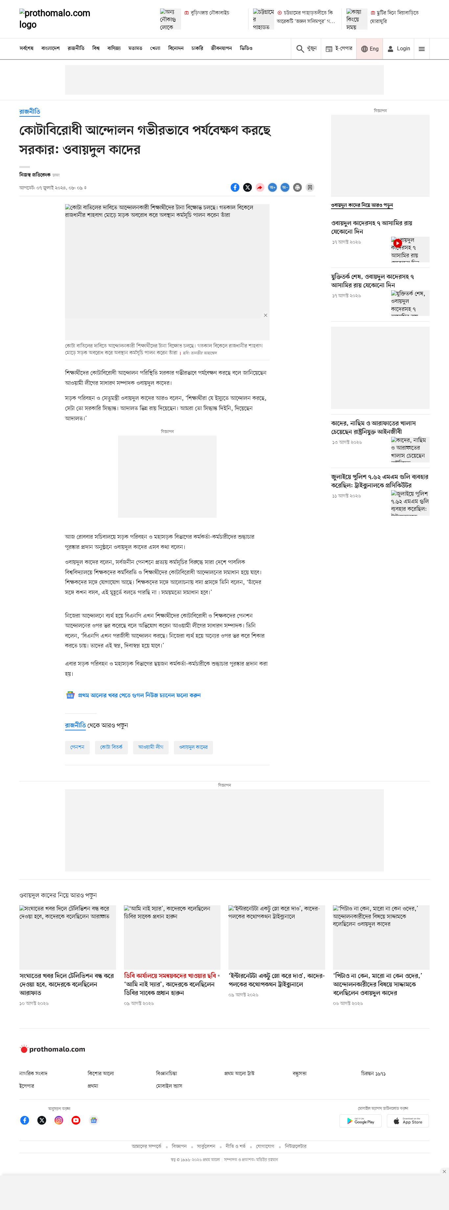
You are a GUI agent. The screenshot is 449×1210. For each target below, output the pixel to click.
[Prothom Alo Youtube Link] (79, 1121)
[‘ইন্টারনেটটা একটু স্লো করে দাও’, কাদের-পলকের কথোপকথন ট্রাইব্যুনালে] (276, 937)
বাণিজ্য (114, 49)
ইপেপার (26, 1086)
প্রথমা (93, 1086)
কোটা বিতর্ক (111, 747)
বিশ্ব (96, 49)
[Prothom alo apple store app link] (408, 1122)
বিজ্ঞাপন (179, 1147)
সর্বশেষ (27, 49)
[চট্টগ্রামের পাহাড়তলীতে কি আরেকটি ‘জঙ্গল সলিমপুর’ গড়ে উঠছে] (263, 19)
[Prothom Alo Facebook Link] (27, 1121)
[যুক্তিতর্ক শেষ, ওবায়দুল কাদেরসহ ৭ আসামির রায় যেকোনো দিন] (410, 303)
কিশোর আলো (101, 1074)
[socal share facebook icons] (236, 191)
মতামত (135, 49)
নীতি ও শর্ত (236, 1147)
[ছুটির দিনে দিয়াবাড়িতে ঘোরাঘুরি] (356, 19)
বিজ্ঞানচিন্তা (166, 1074)
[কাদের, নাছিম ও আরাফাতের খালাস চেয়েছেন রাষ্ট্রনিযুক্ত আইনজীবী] (410, 450)
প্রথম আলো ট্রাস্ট (239, 1074)
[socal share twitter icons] (248, 191)
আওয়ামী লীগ (150, 747)
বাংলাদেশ (50, 49)
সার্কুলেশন (206, 1147)
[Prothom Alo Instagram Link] (62, 1121)
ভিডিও (246, 49)
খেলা (155, 49)
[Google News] (94, 1121)
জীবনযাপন (221, 49)
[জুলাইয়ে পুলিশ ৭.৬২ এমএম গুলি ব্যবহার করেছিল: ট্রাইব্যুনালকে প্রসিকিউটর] (410, 503)
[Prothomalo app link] (360, 1122)
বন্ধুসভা (300, 1074)
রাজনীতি (76, 49)
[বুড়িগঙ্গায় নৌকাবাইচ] (170, 19)
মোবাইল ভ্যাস (169, 1086)
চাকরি (197, 49)
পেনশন (77, 747)
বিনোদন (176, 49)
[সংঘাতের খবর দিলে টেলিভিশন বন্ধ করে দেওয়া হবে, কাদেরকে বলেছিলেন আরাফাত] (67, 937)
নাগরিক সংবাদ (33, 1074)
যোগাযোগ (265, 1147)
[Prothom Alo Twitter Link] (45, 1121)
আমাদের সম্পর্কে (146, 1147)
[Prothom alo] (63, 19)
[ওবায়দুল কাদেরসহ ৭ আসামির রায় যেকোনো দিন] (410, 249)
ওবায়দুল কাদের (193, 747)
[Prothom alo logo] (52, 1052)
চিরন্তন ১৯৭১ (373, 1074)
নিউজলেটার (296, 1147)
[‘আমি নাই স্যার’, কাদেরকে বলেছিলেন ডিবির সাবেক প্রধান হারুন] (172, 937)
